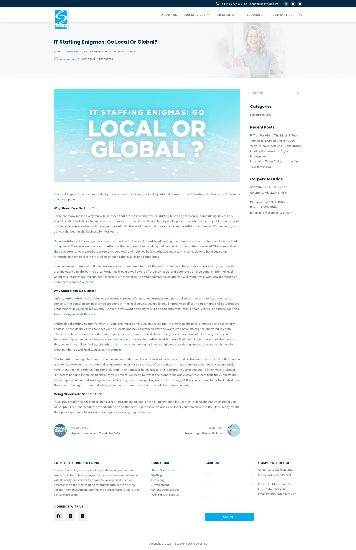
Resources (254, 15)
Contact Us (282, 15)
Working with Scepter (165, 494)
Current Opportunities (165, 489)
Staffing (156, 475)
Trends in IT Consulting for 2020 (272, 140)
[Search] (300, 15)
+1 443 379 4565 (232, 3)
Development (160, 485)
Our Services (194, 15)
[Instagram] (300, 3)
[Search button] (298, 92)
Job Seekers (225, 15)
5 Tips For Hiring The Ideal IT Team (274, 135)
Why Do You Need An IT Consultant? (275, 146)
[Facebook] (286, 3)
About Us (169, 15)
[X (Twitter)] (293, 3)
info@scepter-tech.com (264, 3)
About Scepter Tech (164, 470)
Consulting (157, 480)
